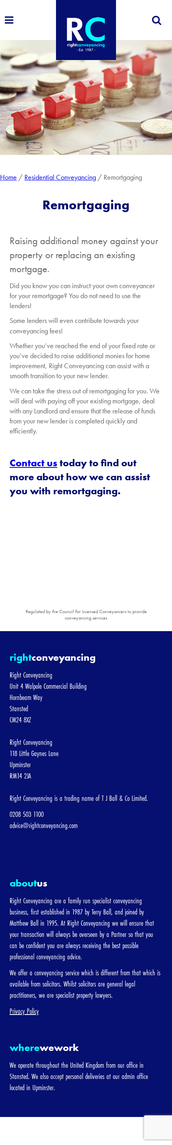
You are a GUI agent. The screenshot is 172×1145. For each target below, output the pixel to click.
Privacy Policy (24, 1011)
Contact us (33, 462)
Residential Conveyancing (60, 177)
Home (8, 177)
